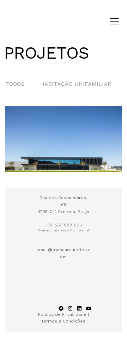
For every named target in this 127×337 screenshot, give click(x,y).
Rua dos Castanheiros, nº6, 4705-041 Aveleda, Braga (63, 204)
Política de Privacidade (63, 314)
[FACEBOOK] (61, 308)
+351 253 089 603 (63, 225)
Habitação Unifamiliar (75, 84)
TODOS (14, 84)
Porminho (43, 161)
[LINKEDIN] (79, 308)
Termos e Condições (63, 321)
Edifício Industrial (36, 150)
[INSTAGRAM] (70, 308)
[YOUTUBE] (88, 308)
